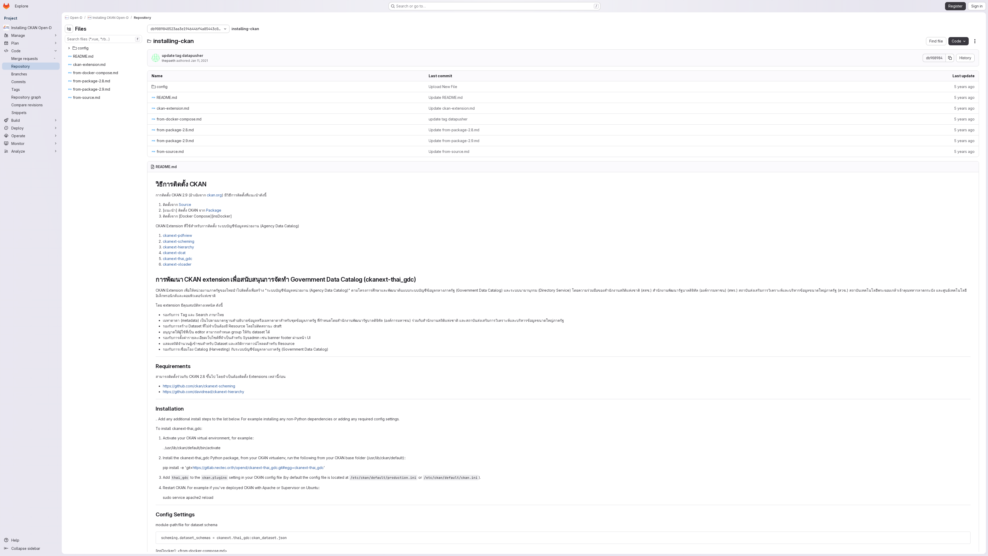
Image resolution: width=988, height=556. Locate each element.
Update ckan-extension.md (452, 108)
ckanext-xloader (177, 264)
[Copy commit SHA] (950, 58)
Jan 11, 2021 (199, 61)
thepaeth (168, 61)
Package (213, 210)
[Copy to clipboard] (964, 538)
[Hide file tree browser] (69, 29)
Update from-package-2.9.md (454, 140)
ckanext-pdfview (177, 235)
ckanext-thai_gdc (177, 258)
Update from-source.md (449, 151)
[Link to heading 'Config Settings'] (198, 514)
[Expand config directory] (69, 48)
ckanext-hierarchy (178, 247)
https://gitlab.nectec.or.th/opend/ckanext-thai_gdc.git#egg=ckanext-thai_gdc (258, 467)
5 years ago (964, 86)
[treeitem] (104, 48)
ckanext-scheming (178, 241)
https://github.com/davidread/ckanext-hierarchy (203, 391)
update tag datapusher (182, 55)
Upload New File (443, 86)
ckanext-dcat (174, 252)
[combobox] (103, 39)
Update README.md (446, 97)
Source (185, 204)
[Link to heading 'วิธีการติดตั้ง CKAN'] (210, 184)
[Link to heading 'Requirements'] (193, 366)
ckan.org (214, 195)
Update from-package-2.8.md (454, 130)
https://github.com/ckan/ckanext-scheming (199, 386)
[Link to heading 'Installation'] (186, 408)
